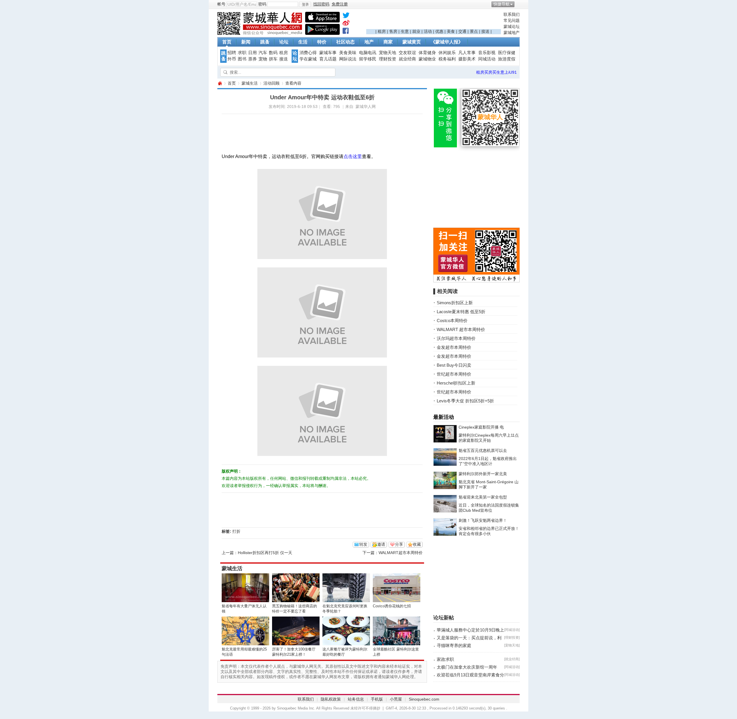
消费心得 (308, 52)
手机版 (377, 699)
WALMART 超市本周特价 (461, 329)
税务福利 (447, 59)
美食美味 (347, 52)
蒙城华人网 (219, 83)
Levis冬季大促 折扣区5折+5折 (465, 400)
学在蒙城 (308, 59)
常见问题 (512, 20)
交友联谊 (407, 52)
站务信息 (356, 699)
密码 (262, 4)
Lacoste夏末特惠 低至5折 (461, 311)
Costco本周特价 (452, 320)
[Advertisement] (433, 20)
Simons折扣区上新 (455, 302)
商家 (388, 41)
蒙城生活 (250, 83)
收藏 (417, 544)
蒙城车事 (328, 52)
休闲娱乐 (447, 52)
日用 (252, 52)
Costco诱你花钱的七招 (392, 606)
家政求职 (445, 659)
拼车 (273, 59)
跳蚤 (264, 41)
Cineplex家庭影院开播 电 (481, 427)
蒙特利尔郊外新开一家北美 (483, 473)
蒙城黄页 (411, 41)
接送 (485, 31)
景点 (474, 31)
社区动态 (345, 41)
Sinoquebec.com (424, 699)
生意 (405, 31)
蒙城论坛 (512, 26)
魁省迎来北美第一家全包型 (483, 497)
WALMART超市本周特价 (401, 552)
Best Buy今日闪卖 (454, 365)
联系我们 (512, 14)
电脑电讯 (367, 52)
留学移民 (367, 59)
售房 (393, 31)
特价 (321, 41)
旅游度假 (506, 59)
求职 (242, 52)
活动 (428, 31)
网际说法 (347, 59)
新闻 (245, 41)
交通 (462, 31)
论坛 (283, 41)
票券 (252, 59)
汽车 (263, 52)
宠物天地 (387, 52)
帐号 (221, 4)
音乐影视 (486, 52)
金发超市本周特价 (454, 347)
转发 (363, 544)
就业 (416, 31)
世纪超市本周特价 (454, 374)
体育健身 (427, 52)
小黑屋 (396, 699)
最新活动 (443, 417)
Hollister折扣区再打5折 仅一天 (265, 552)
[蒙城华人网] (260, 33)
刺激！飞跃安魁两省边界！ (483, 520)
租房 (382, 31)
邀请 (381, 544)
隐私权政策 (331, 699)
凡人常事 (467, 52)
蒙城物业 (427, 59)
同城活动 (486, 59)
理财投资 (387, 59)
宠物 (263, 59)
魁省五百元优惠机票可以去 (483, 450)
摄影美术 (467, 59)
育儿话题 (328, 59)
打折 (236, 531)
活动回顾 (271, 83)
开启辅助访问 (518, 4)
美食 (451, 31)
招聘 (231, 52)
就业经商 (407, 59)
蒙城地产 (512, 32)
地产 (369, 41)
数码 (273, 52)
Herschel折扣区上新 (456, 383)
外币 (231, 59)
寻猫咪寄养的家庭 (454, 645)
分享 (399, 544)
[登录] (305, 4)
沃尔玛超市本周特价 (456, 338)
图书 (242, 59)
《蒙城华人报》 (447, 41)
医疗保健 (506, 52)
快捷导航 (501, 4)
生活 (302, 41)
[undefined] (346, 16)
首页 (226, 41)
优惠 (439, 31)
